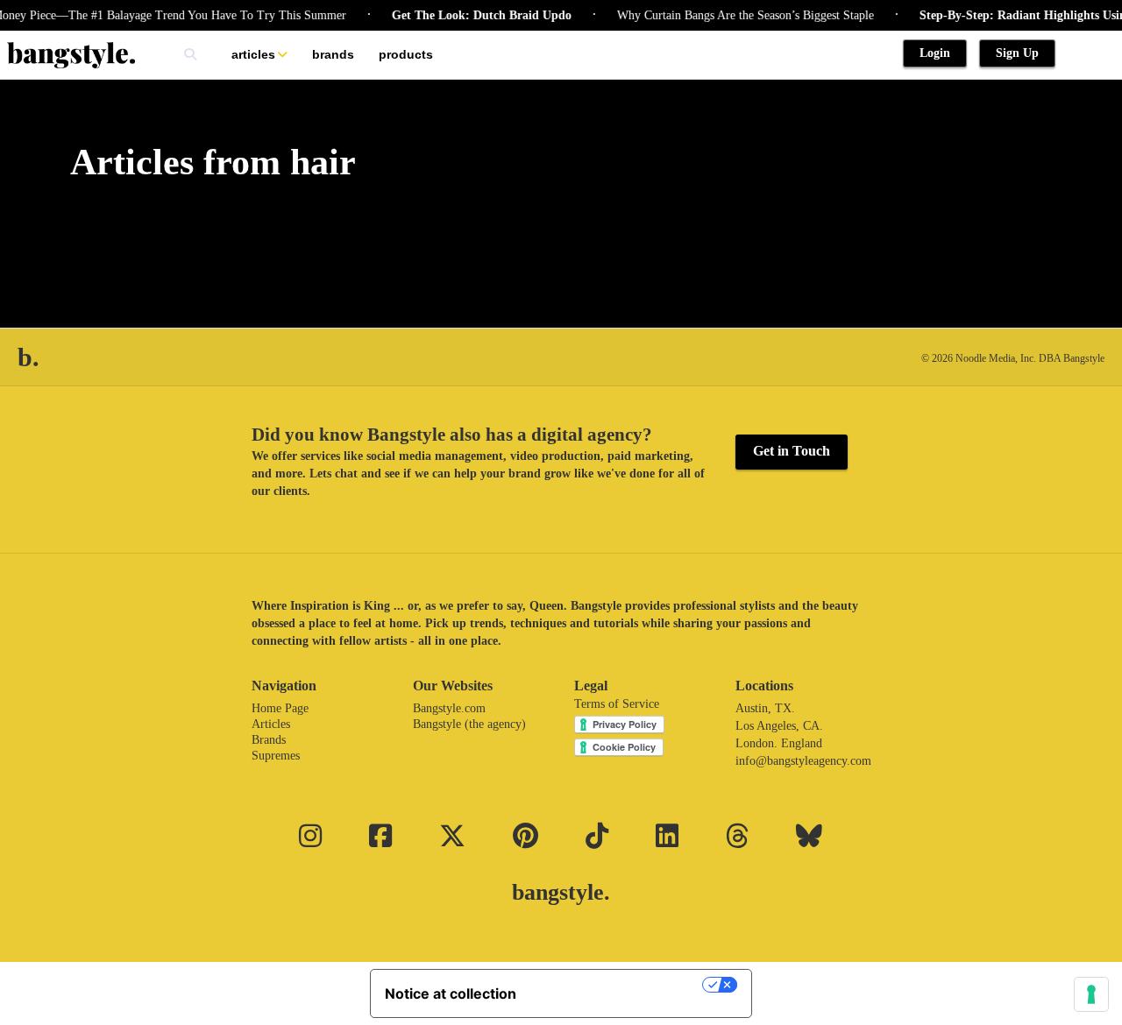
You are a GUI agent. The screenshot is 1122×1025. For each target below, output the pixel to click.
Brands (333, 54)
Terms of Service (616, 703)
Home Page (280, 708)
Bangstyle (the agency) (469, 724)
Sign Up (1017, 53)
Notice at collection (450, 993)
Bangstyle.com (449, 708)
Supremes (276, 755)
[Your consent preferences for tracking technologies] (1091, 994)
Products (406, 54)
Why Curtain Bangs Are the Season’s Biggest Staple (734, 15)
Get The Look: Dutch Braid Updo (470, 15)
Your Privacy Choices (618, 984)
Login (935, 53)
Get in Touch (791, 450)
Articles (253, 54)
